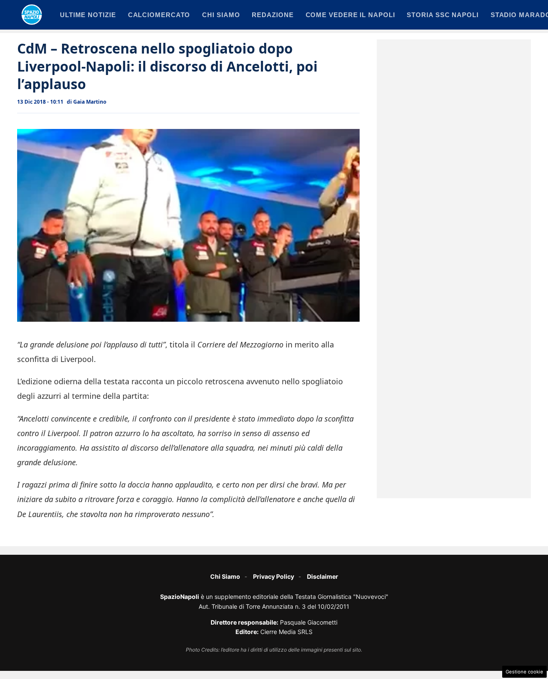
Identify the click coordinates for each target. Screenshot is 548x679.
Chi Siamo (225, 576)
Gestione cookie (524, 672)
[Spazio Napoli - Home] (31, 14)
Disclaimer (322, 576)
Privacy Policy (273, 576)
